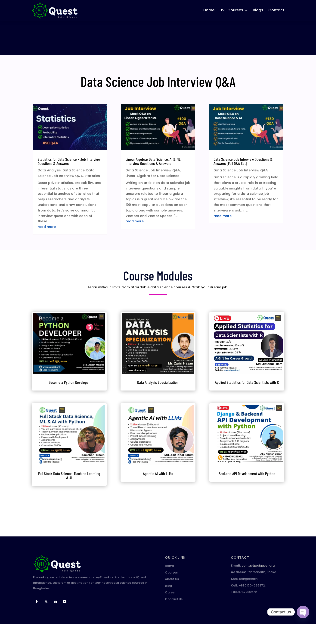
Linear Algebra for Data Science (152, 175)
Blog (168, 585)
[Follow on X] (46, 601)
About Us (172, 579)
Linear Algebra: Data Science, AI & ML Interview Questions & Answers (153, 161)
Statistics (92, 175)
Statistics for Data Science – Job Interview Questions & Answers (69, 161)
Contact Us (174, 599)
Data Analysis (49, 170)
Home (208, 10)
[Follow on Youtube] (64, 601)
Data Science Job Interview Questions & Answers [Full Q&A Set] (243, 161)
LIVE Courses (231, 10)
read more (47, 226)
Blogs (258, 10)
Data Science (73, 170)
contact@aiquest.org (258, 565)
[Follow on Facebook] (36, 601)
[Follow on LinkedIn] (55, 601)
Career (170, 592)
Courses (171, 572)
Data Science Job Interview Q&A (153, 170)
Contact (276, 10)
